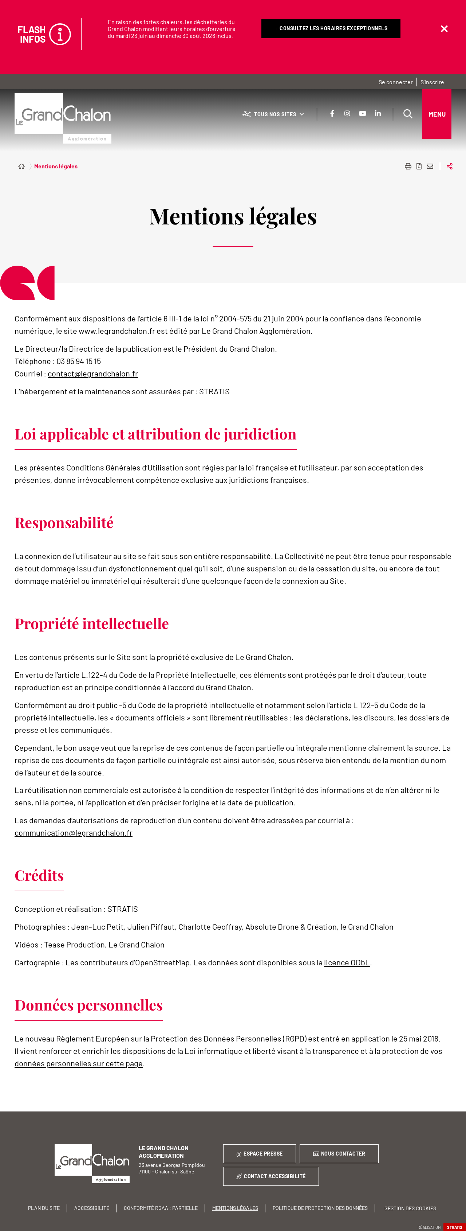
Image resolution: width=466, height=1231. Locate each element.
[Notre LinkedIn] (377, 113)
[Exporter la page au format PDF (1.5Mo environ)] (419, 166)
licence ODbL (347, 962)
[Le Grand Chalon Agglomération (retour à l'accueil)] (63, 118)
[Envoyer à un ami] (429, 166)
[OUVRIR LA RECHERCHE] (407, 114)
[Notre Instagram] (347, 113)
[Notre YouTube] (362, 113)
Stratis (454, 1227)
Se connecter (396, 81)
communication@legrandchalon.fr (74, 832)
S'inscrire (432, 81)
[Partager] (449, 166)
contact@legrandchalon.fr (93, 373)
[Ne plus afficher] (444, 29)
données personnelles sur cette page (79, 1063)
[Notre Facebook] (332, 113)
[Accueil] (21, 166)
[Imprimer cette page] (408, 166)
